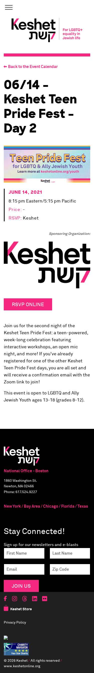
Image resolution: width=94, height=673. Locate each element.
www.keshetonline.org (22, 666)
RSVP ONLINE (28, 304)
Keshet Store (21, 609)
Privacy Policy (15, 622)
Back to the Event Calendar (33, 67)
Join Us (21, 586)
